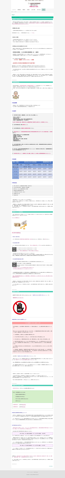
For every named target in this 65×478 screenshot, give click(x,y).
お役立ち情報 (33, 9)
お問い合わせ (39, 9)
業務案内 (24, 9)
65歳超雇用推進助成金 (16, 82)
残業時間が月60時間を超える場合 (18, 19)
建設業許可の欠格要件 (16, 291)
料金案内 (28, 9)
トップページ (14, 9)
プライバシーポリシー (30, 472)
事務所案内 (19, 9)
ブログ (43, 9)
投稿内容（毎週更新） (16, 17)
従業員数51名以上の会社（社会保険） (18, 385)
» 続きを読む (51, 466)
